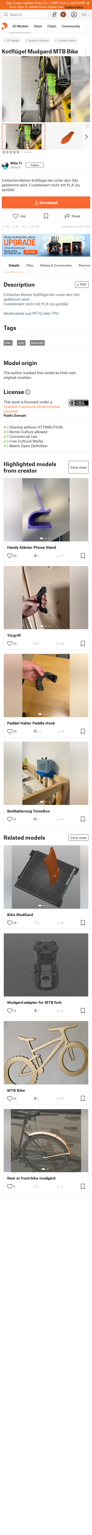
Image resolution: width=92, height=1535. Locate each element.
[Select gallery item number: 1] (41, 538)
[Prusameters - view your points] (63, 14)
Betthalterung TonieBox (28, 811)
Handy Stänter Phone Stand (31, 547)
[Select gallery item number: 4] (51, 714)
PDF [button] (83, 284)
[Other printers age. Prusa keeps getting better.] (46, 245)
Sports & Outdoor (38, 40)
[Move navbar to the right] (87, 26)
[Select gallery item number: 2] (46, 538)
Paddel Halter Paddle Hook (31, 723)
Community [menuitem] (71, 26)
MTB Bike (16, 1090)
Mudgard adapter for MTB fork (34, 1002)
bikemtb (37, 343)
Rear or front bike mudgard (31, 1178)
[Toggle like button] (10, 555)
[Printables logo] (4, 26)
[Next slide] (86, 136)
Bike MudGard (20, 914)
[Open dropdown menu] (85, 50)
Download (48, 202)
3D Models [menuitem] (20, 26)
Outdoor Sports (67, 40)
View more (78, 467)
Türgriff (14, 635)
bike (8, 343)
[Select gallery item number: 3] (49, 538)
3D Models (12, 40)
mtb (21, 343)
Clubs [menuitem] (51, 26)
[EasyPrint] (54, 14)
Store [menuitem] (38, 26)
